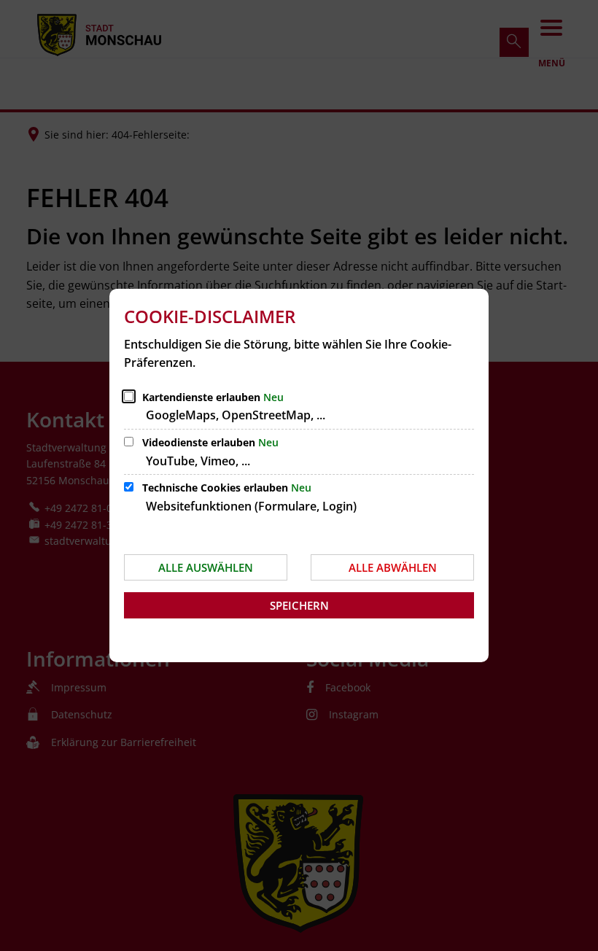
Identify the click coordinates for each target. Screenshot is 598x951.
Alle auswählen (205, 567)
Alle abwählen (393, 567)
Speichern (299, 605)
